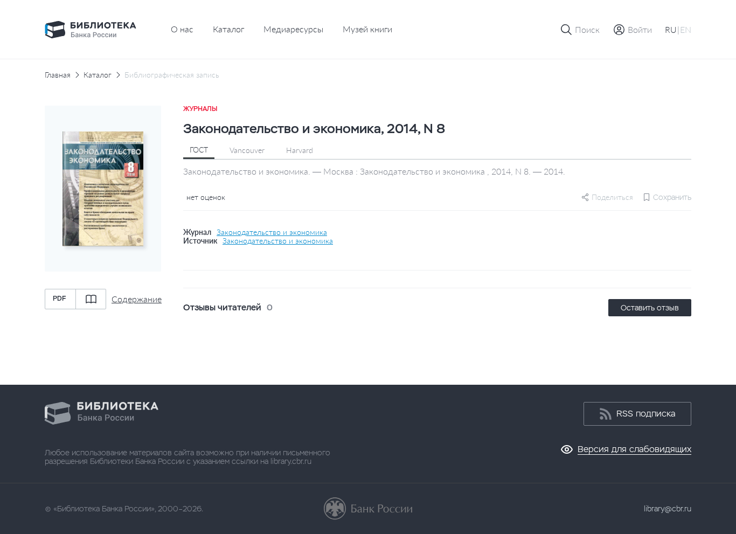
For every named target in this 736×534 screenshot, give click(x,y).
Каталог (228, 29)
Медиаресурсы (293, 29)
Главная (58, 75)
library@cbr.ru (667, 509)
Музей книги (367, 29)
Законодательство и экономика (272, 232)
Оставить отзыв (650, 308)
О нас (182, 29)
